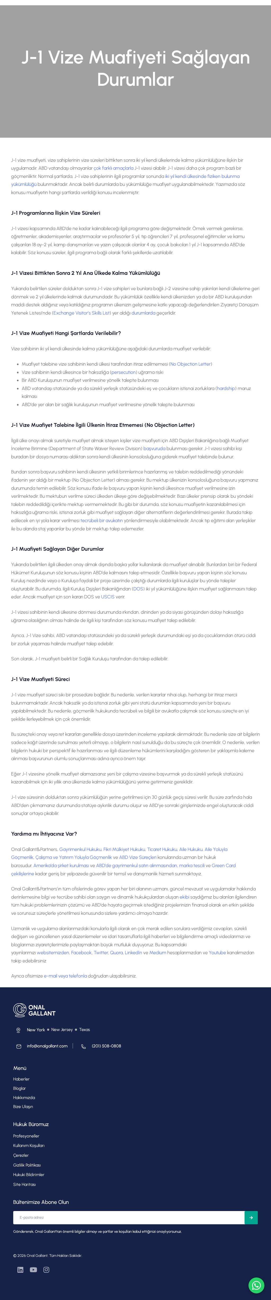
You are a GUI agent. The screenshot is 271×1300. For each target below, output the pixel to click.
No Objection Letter (190, 364)
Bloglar (19, 1088)
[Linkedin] (20, 1269)
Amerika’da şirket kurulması (61, 865)
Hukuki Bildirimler (28, 1174)
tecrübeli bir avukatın (101, 520)
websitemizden (53, 953)
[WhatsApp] (256, 1285)
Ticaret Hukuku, (162, 849)
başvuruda (154, 448)
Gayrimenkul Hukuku (80, 849)
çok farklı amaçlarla (113, 168)
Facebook (81, 953)
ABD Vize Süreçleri (138, 857)
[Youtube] (33, 1269)
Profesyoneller (26, 1135)
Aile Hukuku (190, 849)
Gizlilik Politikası (27, 1165)
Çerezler (21, 1155)
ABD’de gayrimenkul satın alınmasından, (137, 865)
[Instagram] (46, 1269)
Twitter (101, 953)
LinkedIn (134, 953)
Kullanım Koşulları (28, 1145)
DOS (138, 589)
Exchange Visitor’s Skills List (81, 313)
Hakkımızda (24, 1097)
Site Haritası (24, 1184)
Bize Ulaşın (23, 1106)
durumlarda (143, 313)
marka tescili (192, 865)
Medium (158, 953)
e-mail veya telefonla (66, 976)
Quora (116, 953)
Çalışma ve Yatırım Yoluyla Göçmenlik (73, 857)
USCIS (108, 597)
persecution (123, 372)
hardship (226, 388)
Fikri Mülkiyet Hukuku (124, 849)
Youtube (217, 953)
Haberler (21, 1079)
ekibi (184, 897)
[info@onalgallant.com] (40, 1047)
